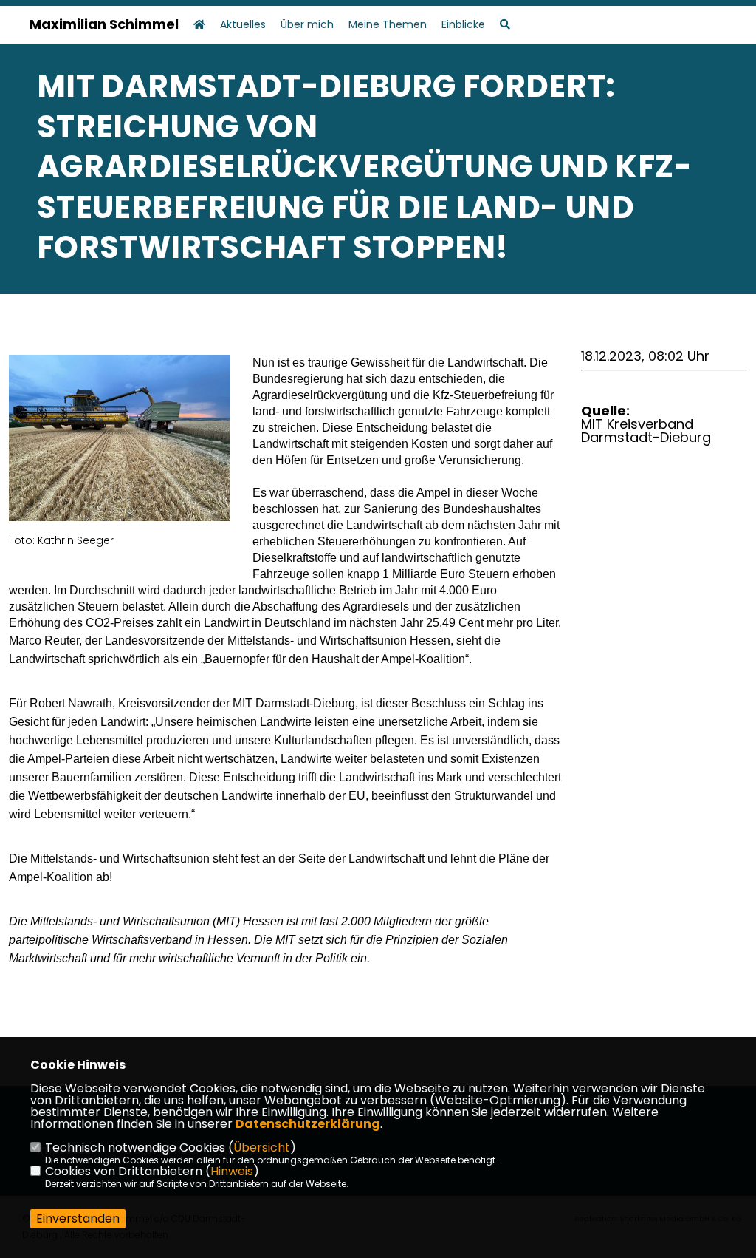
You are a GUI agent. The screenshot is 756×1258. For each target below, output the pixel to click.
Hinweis (231, 1171)
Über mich (307, 24)
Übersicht (261, 1147)
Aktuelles (243, 24)
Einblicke (463, 24)
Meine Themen (387, 24)
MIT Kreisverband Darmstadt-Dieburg (646, 430)
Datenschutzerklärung (308, 1123)
